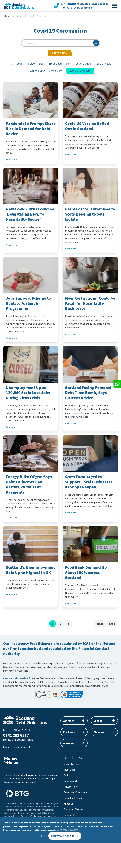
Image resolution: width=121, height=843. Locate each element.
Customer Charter (73, 809)
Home (7, 16)
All (11, 63)
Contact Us (70, 815)
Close (43, 835)
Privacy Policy (71, 786)
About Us (68, 803)
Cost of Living (37, 71)
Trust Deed (55, 63)
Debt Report (70, 781)
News (19, 16)
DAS (66, 775)
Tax (68, 63)
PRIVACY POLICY (68, 830)
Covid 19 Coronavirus (80, 71)
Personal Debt (36, 63)
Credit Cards (56, 71)
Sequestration (82, 63)
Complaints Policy (74, 798)
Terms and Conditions (75, 792)
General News (103, 63)
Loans (20, 63)
